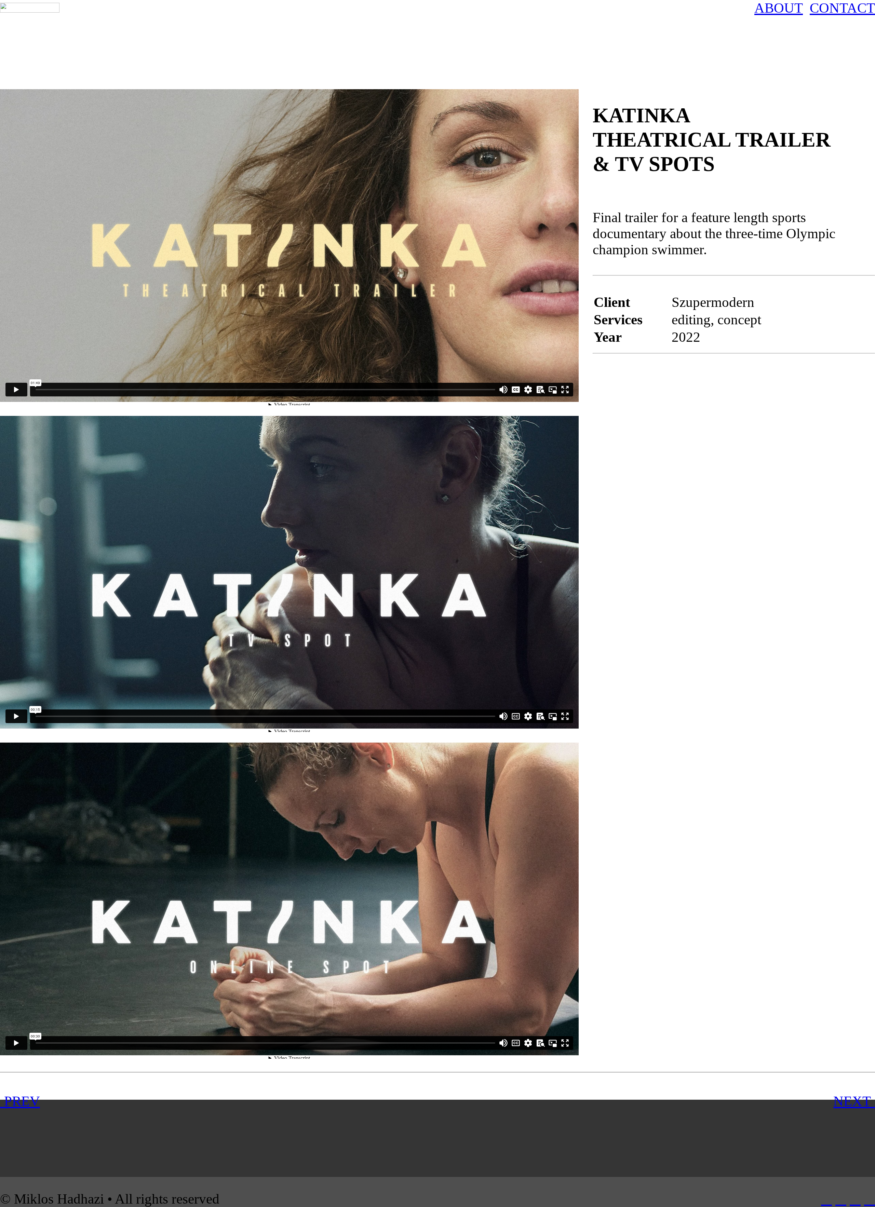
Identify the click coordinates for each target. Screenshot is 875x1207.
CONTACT (842, 8)
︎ (826, 1199)
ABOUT (778, 8)
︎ (855, 1199)
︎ (869, 1199)
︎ (840, 1199)
